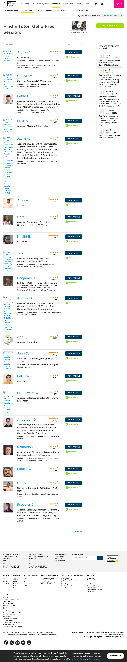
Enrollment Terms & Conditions (10, 618)
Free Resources (82, 4)
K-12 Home (65, 578)
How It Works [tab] (62, 10)
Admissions (68, 4)
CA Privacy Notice (94, 632)
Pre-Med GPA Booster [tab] (79, 10)
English (26, 582)
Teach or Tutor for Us (11, 599)
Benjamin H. (26, 278)
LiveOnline (91, 584)
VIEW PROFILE (74, 52)
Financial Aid (46, 584)
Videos (89, 582)
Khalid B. (24, 236)
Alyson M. (24, 52)
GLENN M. (25, 76)
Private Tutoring (93, 586)
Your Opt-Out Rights (93, 637)
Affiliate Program (9, 603)
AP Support (28, 586)
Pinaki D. (24, 469)
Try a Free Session (110, 25)
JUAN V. (23, 138)
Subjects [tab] (49, 10)
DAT (14, 586)
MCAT (15, 584)
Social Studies (29, 584)
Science (26, 580)
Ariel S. (22, 337)
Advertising (59, 558)
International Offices (94, 590)
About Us (64, 588)
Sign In (109, 4)
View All (78, 531)
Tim (20, 253)
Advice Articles (92, 580)
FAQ (5, 560)
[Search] (102, 4)
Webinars (90, 578)
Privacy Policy (79, 659)
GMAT (15, 580)
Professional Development (71, 586)
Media (5, 609)
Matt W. (23, 121)
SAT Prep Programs (40, 4)
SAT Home (24, 4)
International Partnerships (12, 613)
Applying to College (48, 582)
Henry (21, 483)
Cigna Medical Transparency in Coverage (13, 625)
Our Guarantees (9, 615)
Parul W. (23, 376)
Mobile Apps (91, 588)
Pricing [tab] (39, 10)
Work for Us (7, 601)
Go (100, 558)
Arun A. (23, 200)
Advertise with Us (9, 607)
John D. (23, 353)
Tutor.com (65, 582)
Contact (6, 611)
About (5, 597)
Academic (56, 4)
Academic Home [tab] (11, 10)
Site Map (120, 637)
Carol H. (23, 217)
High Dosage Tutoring (69, 580)
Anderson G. (27, 419)
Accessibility (8, 621)
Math (25, 578)
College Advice (46, 580)
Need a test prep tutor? (101, 16)
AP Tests (6, 584)
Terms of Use (94, 659)
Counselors (91, 592)
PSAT (5, 582)
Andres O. (24, 298)
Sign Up (119, 4)
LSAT (15, 582)
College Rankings (47, 578)
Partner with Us (9, 605)
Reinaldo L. (26, 447)
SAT (4, 578)
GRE (14, 578)
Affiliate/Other (60, 560)
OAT (14, 588)
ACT (4, 580)
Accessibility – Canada (11, 622)
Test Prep (64, 584)
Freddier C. (25, 504)
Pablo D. (23, 96)
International (59, 556)
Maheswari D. (27, 393)
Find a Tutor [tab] (27, 10)
